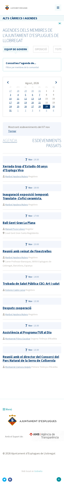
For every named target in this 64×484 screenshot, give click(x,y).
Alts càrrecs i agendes (20, 18)
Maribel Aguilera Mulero (16, 176)
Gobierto (38, 471)
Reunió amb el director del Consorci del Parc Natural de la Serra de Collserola (31, 358)
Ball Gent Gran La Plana (19, 223)
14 (39, 98)
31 (39, 91)
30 (32, 91)
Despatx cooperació (17, 308)
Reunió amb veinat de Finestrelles (27, 251)
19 (25, 102)
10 (10, 98)
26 (25, 106)
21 (39, 102)
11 (18, 98)
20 (32, 102)
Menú (8, 409)
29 (25, 91)
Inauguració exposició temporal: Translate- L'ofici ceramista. (26, 196)
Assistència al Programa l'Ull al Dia (27, 332)
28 (18, 91)
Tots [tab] (58, 49)
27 (10, 91)
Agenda (10, 140)
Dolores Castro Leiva (15, 290)
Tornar (12, 131)
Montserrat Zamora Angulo (18, 367)
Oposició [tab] (41, 49)
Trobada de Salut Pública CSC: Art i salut (31, 284)
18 (18, 102)
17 (10, 102)
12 (25, 98)
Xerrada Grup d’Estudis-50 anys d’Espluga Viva (25, 168)
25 (18, 106)
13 (32, 98)
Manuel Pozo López (15, 229)
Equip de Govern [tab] (15, 49)
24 (10, 106)
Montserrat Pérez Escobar (17, 338)
